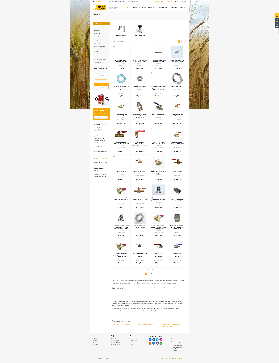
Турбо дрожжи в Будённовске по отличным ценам (171, 325)
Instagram (160, 339)
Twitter (157, 339)
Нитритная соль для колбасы (145, 324)
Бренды (132, 342)
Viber (157, 343)
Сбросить (101, 87)
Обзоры (132, 344)
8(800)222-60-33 (159, 1)
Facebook (153, 339)
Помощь (113, 338)
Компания (96, 336)
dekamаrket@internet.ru (179, 342)
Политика (95, 344)
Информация (115, 336)
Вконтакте (150, 339)
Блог (131, 338)
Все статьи (105, 158)
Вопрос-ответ (133, 340)
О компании (96, 338)
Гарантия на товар (116, 344)
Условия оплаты (115, 340)
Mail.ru (153, 343)
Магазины (95, 342)
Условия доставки (116, 342)
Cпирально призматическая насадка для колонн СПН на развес (100, 149)
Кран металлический (121, 35)
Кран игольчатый (140, 35)
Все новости (105, 124)
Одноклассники (150, 343)
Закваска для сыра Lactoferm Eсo (121, 324)
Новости (95, 340)
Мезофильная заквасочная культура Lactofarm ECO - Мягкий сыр (101, 168)
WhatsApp (160, 343)
